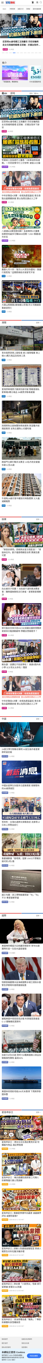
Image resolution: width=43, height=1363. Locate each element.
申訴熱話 (5, 1148)
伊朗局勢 (12, 9)
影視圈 (4, 131)
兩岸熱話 (5, 829)
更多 (37, 323)
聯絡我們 (5, 1339)
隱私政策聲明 (6, 1347)
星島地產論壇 (37, 9)
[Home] (10, 2)
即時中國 (5, 756)
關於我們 (5, 1343)
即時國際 (5, 792)
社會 (3, 276)
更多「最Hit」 (34, 93)
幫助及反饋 (25, 1343)
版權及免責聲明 (27, 1339)
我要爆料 (25, 1347)
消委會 (28, 9)
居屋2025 (21, 9)
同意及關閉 (34, 1356)
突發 (3, 311)
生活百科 (6, 49)
